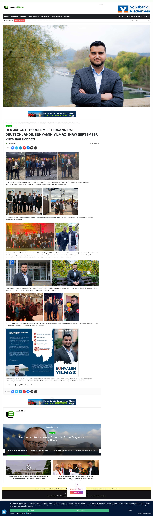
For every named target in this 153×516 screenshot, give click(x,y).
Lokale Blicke (12, 143)
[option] (52, 440)
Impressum (92, 495)
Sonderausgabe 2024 (33, 16)
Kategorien (14, 16)
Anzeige (101, 4)
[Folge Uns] (76, 486)
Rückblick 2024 (45, 16)
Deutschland (16, 123)
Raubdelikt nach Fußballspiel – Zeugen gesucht (37, 20)
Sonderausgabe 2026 (56, 16)
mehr (130, 510)
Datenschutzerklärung (101, 495)
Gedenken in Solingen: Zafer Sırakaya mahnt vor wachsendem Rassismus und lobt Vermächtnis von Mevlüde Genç (52, 440)
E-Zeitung (22, 16)
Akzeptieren (80, 510)
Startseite (6, 16)
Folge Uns (76, 492)
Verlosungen (67, 16)
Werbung (52, 110)
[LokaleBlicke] (14, 7)
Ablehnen (31, 510)
